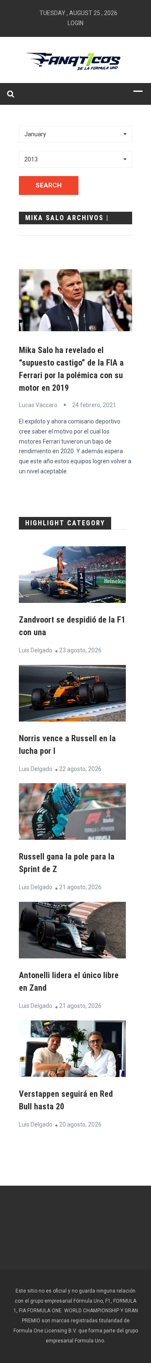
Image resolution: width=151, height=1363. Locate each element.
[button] (75, 134)
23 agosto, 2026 (80, 650)
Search (49, 185)
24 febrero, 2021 (94, 405)
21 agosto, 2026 (80, 887)
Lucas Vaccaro (38, 405)
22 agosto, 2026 (80, 769)
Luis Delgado (35, 650)
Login (75, 23)
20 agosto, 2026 (80, 1124)
